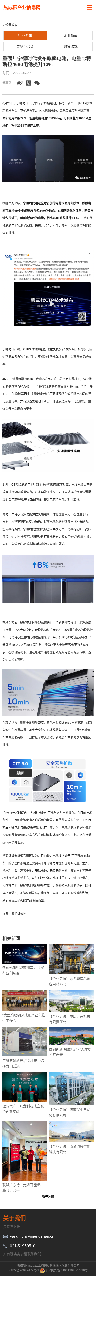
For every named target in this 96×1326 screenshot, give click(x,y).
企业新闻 (71, 36)
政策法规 (71, 46)
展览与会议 (25, 46)
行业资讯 (25, 36)
